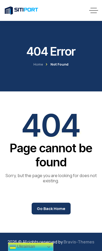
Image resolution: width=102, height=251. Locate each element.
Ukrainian (25, 246)
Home (38, 64)
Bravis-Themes (79, 242)
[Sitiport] (21, 10)
